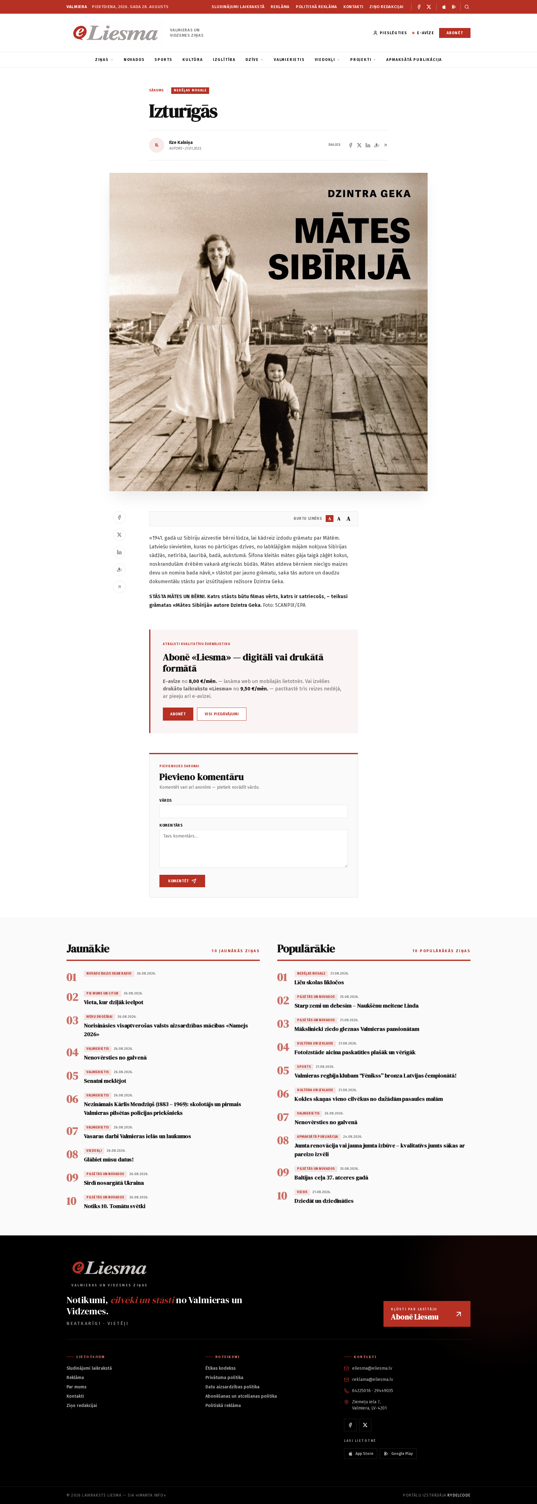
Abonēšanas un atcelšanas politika (241, 1396)
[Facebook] (419, 7)
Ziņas (102, 60)
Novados (134, 60)
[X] (429, 7)
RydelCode (459, 1495)
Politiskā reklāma (316, 6)
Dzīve (252, 60)
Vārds (165, 800)
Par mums (76, 1387)
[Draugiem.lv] (376, 145)
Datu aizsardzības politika (232, 1387)
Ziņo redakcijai (386, 6)
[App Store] (444, 7)
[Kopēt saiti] (385, 145)
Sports (163, 60)
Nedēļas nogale (190, 90)
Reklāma (280, 6)
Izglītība (224, 60)
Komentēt (178, 881)
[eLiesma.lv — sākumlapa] (116, 33)
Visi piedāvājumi (222, 714)
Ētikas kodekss (220, 1368)
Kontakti (353, 6)
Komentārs (171, 825)
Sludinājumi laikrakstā (238, 6)
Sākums (156, 90)
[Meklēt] (465, 7)
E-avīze (425, 33)
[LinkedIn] (367, 145)
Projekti (360, 60)
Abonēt (455, 33)
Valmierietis (289, 60)
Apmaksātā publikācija (414, 60)
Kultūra (192, 60)
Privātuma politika (224, 1377)
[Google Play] (454, 7)
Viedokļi (325, 60)
